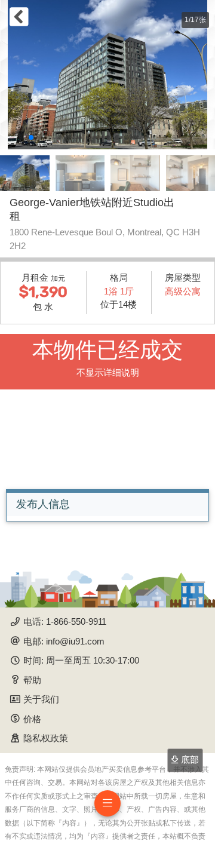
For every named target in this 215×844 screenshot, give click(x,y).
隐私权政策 (45, 738)
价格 (32, 719)
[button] (31, 137)
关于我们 (41, 699)
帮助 (32, 680)
